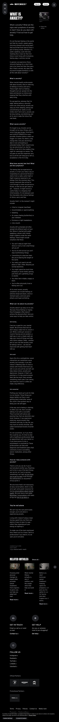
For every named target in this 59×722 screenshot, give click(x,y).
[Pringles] (34, 682)
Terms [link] (12, 709)
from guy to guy (19, 132)
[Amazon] (25, 682)
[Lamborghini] (15, 682)
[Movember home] (18, 4)
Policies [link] (25, 709)
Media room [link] (43, 709)
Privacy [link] (18, 709)
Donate (46, 4)
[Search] (5, 12)
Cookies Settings (7, 718)
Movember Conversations (18, 495)
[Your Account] (54, 5)
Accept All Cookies (21, 718)
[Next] (55, 567)
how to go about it (23, 498)
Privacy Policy (32, 715)
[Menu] (5, 8)
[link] (35, 560)
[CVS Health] (15, 698)
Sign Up (37, 4)
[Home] (5, 5)
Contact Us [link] (33, 709)
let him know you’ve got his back (21, 476)
